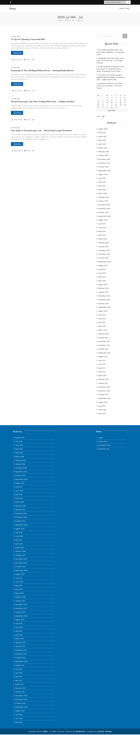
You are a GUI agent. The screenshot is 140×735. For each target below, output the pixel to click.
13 (98, 102)
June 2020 (102, 410)
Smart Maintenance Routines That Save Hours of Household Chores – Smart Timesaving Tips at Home (110, 69)
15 (107, 102)
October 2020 (103, 394)
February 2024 (103, 243)
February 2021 (103, 379)
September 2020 (104, 398)
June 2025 (102, 182)
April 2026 (102, 144)
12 (125, 100)
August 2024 (103, 220)
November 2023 (104, 254)
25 (120, 105)
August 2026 (103, 129)
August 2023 (103, 265)
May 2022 (101, 322)
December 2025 (104, 159)
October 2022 (103, 303)
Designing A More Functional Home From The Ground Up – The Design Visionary (110, 60)
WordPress (80, 731)
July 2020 (102, 406)
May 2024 (101, 231)
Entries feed (102, 441)
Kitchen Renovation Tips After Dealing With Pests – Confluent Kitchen (42, 102)
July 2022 (101, 315)
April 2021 (101, 372)
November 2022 (104, 300)
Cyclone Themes (105, 731)
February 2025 (103, 197)
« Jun (98, 116)
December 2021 (104, 341)
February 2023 (103, 288)
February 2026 (103, 151)
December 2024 (104, 205)
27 (98, 107)
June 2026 (102, 136)
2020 (67, 20)
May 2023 (101, 277)
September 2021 (104, 353)
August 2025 (103, 174)
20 (98, 105)
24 (116, 105)
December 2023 (104, 250)
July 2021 (101, 360)
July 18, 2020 (15, 36)
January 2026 (103, 155)
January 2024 (103, 246)
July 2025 (101, 178)
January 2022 (103, 338)
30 (112, 107)
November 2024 (104, 208)
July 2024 (101, 224)
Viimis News (18, 59)
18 (120, 102)
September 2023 (104, 262)
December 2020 (104, 387)
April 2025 (102, 189)
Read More (18, 53)
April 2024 (102, 235)
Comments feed (104, 445)
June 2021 (102, 364)
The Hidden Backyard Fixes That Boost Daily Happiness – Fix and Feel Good (110, 52)
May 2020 (102, 413)
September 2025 (104, 170)
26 (125, 105)
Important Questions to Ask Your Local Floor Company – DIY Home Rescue (109, 86)
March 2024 (102, 239)
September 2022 (104, 307)
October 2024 (103, 212)
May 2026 (102, 140)
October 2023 (103, 258)
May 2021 (101, 368)
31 (116, 107)
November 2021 (104, 345)
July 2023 (101, 269)
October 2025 (103, 167)
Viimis (45, 731)
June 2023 (102, 273)
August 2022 (103, 311)
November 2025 (104, 163)
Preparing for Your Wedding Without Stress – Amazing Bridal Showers (42, 71)
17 (116, 102)
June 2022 (102, 319)
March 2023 (102, 284)
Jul (73, 20)
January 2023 (103, 292)
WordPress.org (103, 449)
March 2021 (102, 375)
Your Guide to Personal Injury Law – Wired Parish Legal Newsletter (41, 131)
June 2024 (102, 227)
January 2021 (103, 383)
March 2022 (102, 330)
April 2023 (102, 281)
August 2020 (103, 402)
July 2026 (102, 132)
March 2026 (102, 148)
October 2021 (103, 349)
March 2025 (102, 193)
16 (112, 102)
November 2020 (104, 391)
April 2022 (102, 326)
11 (120, 100)
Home (60, 20)
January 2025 (103, 201)
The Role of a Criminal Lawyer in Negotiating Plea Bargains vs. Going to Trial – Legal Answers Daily (111, 77)
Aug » (103, 116)
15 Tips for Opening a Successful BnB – (28, 39)
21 (102, 105)
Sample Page (124, 8)
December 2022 (104, 296)
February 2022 (103, 334)
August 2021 (102, 356)
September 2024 (104, 216)
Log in (100, 437)
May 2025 (101, 186)
